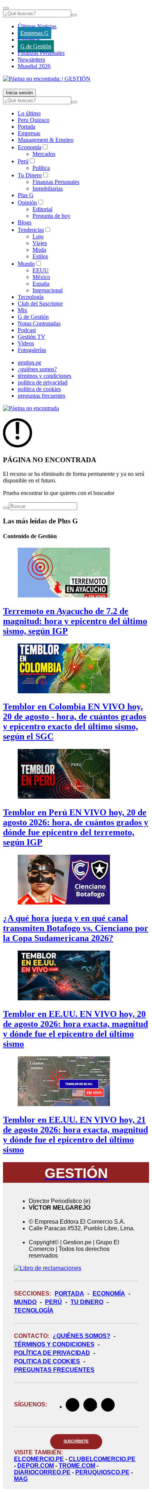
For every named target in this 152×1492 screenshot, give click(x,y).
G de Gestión (35, 46)
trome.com (77, 1466)
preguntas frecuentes (41, 396)
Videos (26, 343)
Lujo (38, 236)
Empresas (29, 39)
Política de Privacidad (52, 1353)
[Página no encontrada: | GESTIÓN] (46, 79)
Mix (22, 310)
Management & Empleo (45, 140)
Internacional (47, 290)
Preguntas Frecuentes (54, 1370)
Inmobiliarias (47, 188)
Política (41, 168)
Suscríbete (76, 1441)
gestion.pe (29, 362)
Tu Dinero (30, 175)
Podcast (27, 330)
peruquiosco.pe (102, 1472)
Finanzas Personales (41, 53)
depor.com (35, 1466)
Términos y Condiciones (54, 1344)
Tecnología (31, 297)
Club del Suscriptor (40, 303)
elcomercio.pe (39, 1459)
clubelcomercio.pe (102, 1459)
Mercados (43, 154)
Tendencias (31, 230)
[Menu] (6, 8)
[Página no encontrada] (31, 408)
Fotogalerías (32, 350)
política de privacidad (43, 382)
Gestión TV (31, 337)
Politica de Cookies (47, 1361)
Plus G (26, 195)
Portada (26, 126)
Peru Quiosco (33, 120)
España (40, 283)
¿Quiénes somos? (81, 1336)
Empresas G (34, 33)
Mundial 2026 (34, 66)
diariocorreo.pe (42, 1472)
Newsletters (31, 59)
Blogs (24, 222)
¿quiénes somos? (37, 369)
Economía (29, 147)
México (41, 277)
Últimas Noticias (37, 26)
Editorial (42, 209)
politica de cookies (39, 389)
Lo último (29, 113)
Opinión (27, 202)
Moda (39, 250)
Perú (23, 161)
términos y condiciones (44, 376)
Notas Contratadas (39, 323)
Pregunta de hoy (51, 216)
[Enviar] (74, 15)
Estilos (40, 256)
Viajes (39, 243)
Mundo (26, 264)
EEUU (40, 270)
